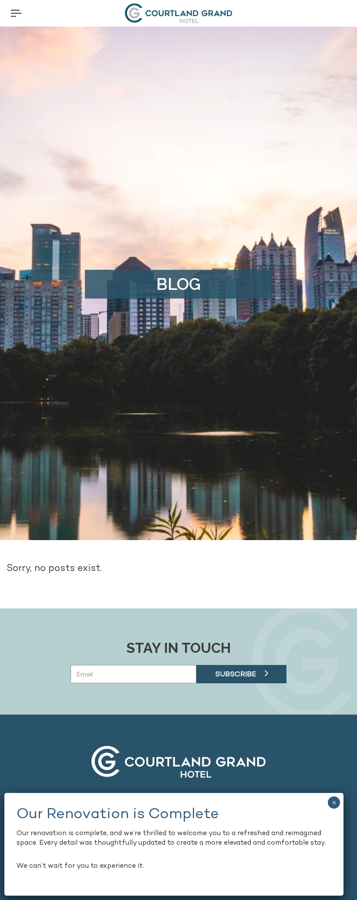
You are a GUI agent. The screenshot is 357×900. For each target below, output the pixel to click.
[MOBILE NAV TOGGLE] (16, 13)
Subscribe (235, 674)
